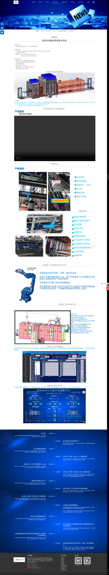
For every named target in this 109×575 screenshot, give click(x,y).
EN (93, 2)
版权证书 (62, 560)
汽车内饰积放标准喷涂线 (62, 30)
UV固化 (53, 30)
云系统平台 (73, 2)
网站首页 (33, 2)
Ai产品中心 (47, 2)
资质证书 (62, 559)
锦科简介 (62, 557)
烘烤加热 (48, 30)
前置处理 (37, 30)
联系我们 (88, 2)
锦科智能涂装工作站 (46, 573)
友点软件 (64, 573)
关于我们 (40, 2)
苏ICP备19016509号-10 (56, 573)
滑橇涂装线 (71, 30)
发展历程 (62, 562)
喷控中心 (43, 30)
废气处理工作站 (81, 2)
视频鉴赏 (62, 563)
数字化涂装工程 (55, 2)
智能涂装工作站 (64, 2)
